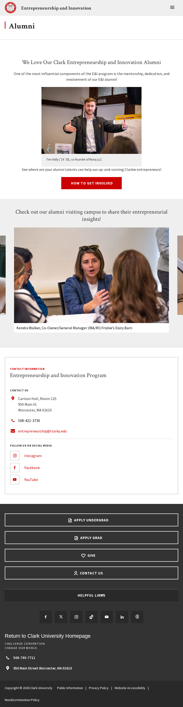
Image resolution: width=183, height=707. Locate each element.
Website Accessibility (130, 688)
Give (91, 555)
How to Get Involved (91, 183)
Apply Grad (90, 537)
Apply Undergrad (91, 520)
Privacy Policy (99, 688)
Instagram (33, 455)
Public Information (70, 688)
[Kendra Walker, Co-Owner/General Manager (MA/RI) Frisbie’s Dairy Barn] (91, 275)
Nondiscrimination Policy (22, 700)
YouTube (31, 479)
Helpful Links (92, 595)
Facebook (32, 467)
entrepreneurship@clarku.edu (42, 431)
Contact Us (91, 573)
